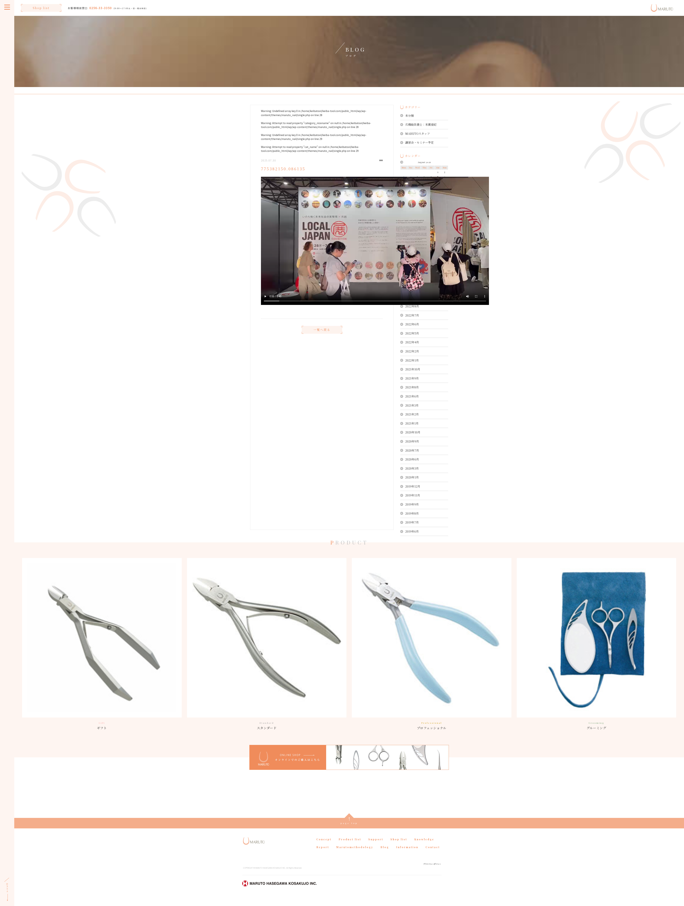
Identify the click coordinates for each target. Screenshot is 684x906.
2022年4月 (412, 342)
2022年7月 (412, 315)
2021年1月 (412, 423)
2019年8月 (412, 513)
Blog (384, 847)
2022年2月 (412, 351)
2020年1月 (412, 477)
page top (349, 823)
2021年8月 (412, 387)
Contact (433, 847)
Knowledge (424, 839)
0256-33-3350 (100, 8)
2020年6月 (412, 459)
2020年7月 (412, 450)
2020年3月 (412, 468)
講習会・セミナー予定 (419, 142)
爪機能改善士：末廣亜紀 (421, 124)
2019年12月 (412, 486)
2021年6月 (412, 396)
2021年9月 (412, 378)
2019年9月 (412, 504)
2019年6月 (412, 531)
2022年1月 (412, 360)
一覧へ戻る (322, 330)
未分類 (409, 116)
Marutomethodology (354, 847)
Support (375, 839)
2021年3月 (412, 405)
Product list (350, 839)
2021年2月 (412, 414)
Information (407, 847)
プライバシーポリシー (432, 864)
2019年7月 (412, 522)
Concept (323, 839)
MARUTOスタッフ (417, 134)
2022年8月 (412, 306)
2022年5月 (412, 333)
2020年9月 (412, 441)
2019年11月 (412, 495)
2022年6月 (412, 324)
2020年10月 (412, 432)
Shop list (41, 8)
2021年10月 (412, 369)
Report (322, 847)
